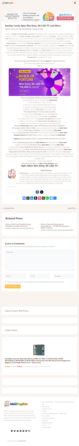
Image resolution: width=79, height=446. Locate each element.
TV (62, 34)
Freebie (61, 46)
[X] (28, 198)
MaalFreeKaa (11, 43)
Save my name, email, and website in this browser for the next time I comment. (36, 282)
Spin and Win (30, 34)
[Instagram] (17, 431)
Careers (44, 425)
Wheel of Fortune (18, 34)
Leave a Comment (11, 29)
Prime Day (25, 126)
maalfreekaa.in (12, 186)
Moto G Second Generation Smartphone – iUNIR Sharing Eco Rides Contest (55, 226)
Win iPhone (40, 142)
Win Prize (39, 109)
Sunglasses (52, 116)
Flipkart (16, 139)
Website (37, 43)
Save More (45, 145)
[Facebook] (37, 192)
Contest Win (31, 57)
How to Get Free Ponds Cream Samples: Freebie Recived (18, 225)
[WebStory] (29, 431)
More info (47, 366)
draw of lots (46, 50)
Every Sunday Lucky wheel (30, 36)
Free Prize (54, 135)
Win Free (37, 114)
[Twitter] (41, 192)
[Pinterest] (20, 431)
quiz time (26, 50)
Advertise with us (47, 409)
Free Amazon (42, 121)
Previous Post (8, 208)
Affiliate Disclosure (47, 423)
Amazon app (17, 50)
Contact (44, 411)
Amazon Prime (19, 135)
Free (6, 46)
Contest (69, 43)
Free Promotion (46, 427)
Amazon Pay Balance (46, 119)
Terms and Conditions (48, 418)
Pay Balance (52, 121)
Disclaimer (45, 420)
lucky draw (60, 39)
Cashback (29, 46)
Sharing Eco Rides (56, 230)
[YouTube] (23, 431)
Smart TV (54, 114)
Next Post (72, 208)
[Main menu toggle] (75, 3)
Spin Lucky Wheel (46, 163)
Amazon (53, 36)
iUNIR (48, 230)
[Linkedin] (26, 431)
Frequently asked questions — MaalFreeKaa (54, 413)
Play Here (61, 135)
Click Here (53, 100)
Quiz (47, 61)
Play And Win (46, 406)
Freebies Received (16, 228)
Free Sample (21, 46)
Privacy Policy (46, 416)
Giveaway (29, 43)
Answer (36, 50)
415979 (14, 366)
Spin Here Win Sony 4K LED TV (39, 165)
